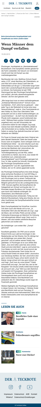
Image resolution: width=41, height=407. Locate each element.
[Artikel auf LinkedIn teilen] (17, 61)
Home (3, 13)
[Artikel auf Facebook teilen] (6, 61)
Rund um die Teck (22, 13)
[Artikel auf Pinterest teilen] (23, 61)
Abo (36, 8)
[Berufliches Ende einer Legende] (7, 318)
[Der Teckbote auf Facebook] (20, 387)
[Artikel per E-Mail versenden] (34, 61)
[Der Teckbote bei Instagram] (11, 387)
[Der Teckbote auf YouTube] (29, 387)
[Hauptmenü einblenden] (3, 3)
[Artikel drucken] (29, 61)
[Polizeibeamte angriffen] (7, 337)
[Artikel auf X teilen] (12, 61)
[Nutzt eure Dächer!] (7, 357)
